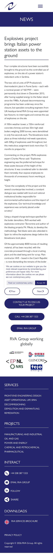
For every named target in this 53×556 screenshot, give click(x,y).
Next (39, 291)
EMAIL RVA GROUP (26, 328)
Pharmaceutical (14, 451)
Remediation (11, 413)
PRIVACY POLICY (13, 535)
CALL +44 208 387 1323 (26, 316)
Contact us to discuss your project (26, 303)
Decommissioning (14, 404)
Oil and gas (11, 438)
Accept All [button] (41, 283)
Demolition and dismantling (22, 408)
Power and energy (15, 443)
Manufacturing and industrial (23, 434)
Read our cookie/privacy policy (20, 283)
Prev (13, 291)
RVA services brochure (24, 521)
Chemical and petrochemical (22, 447)
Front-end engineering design (22, 395)
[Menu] (40, 6)
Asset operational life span (20, 400)
